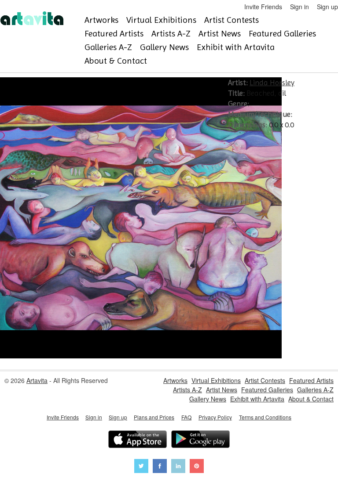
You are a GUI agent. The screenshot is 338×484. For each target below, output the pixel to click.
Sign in (299, 6)
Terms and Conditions (265, 417)
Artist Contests (231, 20)
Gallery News (164, 47)
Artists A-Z (171, 34)
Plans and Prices (154, 417)
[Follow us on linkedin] (178, 467)
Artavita (37, 380)
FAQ (186, 417)
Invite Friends (263, 6)
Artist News (219, 34)
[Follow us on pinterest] (197, 467)
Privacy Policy (215, 417)
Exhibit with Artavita (236, 47)
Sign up (327, 6)
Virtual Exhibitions (161, 20)
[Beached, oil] (141, 355)
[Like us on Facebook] (160, 467)
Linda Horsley (272, 82)
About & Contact (115, 61)
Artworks (101, 20)
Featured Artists (113, 34)
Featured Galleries (282, 34)
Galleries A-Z (108, 47)
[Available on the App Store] (137, 440)
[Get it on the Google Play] (200, 440)
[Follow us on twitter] (141, 467)
